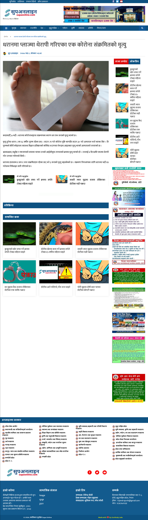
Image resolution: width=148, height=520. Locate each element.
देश (42, 28)
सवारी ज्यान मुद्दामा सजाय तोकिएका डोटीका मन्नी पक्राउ (92, 250)
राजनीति (33, 28)
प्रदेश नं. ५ (8, 461)
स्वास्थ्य (81, 28)
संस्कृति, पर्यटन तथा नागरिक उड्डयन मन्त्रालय (52, 443)
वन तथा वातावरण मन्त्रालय (88, 438)
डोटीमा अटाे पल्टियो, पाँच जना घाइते (55, 287)
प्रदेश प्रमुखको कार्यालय (123, 458)
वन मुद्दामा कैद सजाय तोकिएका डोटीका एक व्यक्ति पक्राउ (17, 288)
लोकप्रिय (134, 61)
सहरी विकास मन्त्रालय (86, 431)
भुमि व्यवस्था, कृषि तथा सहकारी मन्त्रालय (129, 429)
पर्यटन (65, 28)
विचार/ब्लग (101, 28)
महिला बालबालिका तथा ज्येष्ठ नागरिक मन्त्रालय (53, 452)
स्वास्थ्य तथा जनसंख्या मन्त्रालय (52, 429)
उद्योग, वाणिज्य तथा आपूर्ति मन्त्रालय (54, 448)
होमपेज (6, 36)
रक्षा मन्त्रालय (9, 448)
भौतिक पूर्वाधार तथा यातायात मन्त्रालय (55, 426)
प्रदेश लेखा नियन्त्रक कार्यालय (125, 439)
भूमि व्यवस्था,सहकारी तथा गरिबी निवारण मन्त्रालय (91, 427)
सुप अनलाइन (13, 53)
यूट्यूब (41, 499)
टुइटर (41, 503)
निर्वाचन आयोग (84, 451)
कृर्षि (73, 28)
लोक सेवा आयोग (11, 426)
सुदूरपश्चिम (53, 28)
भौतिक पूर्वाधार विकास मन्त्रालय (126, 436)
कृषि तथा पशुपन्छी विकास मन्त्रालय (54, 436)
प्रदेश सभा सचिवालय (122, 449)
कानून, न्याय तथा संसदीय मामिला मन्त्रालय (19, 451)
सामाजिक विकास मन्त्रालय (124, 445)
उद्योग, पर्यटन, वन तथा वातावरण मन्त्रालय (129, 432)
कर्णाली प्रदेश (9, 457)
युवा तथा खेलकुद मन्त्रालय (88, 441)
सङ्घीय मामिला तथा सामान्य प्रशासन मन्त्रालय (16, 434)
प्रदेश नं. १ (82, 454)
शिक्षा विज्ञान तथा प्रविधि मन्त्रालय (53, 432)
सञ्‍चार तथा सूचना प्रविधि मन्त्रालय (17, 454)
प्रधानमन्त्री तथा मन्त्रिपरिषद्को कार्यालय (18, 429)
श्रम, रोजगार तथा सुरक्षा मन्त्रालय (90, 435)
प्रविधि (90, 28)
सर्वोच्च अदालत (84, 448)
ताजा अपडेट (121, 61)
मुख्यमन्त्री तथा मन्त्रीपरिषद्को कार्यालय (128, 455)
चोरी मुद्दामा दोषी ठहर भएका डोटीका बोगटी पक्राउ (88, 288)
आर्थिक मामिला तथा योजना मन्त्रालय (128, 452)
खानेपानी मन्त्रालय (85, 444)
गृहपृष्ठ (14, 28)
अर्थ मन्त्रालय (9, 441)
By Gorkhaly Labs (116, 517)
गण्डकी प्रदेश (46, 456)
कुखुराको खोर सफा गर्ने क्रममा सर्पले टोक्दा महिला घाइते (17, 250)
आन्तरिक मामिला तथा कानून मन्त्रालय (128, 442)
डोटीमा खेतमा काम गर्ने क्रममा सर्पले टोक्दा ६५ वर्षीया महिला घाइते (55, 250)
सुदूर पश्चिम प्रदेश (121, 426)
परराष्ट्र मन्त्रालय (10, 444)
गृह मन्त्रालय (9, 438)
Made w (101, 517)
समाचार (23, 28)
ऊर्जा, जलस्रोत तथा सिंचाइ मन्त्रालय (54, 439)
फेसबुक (42, 495)
